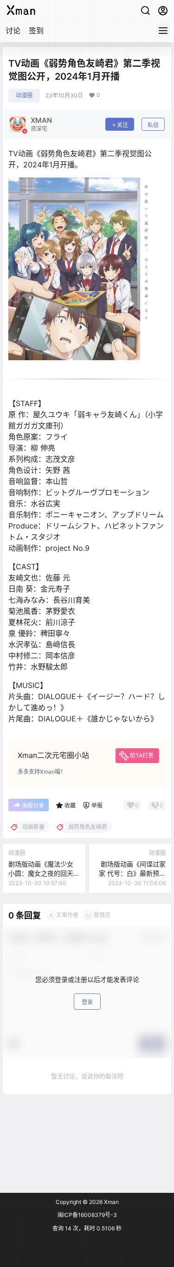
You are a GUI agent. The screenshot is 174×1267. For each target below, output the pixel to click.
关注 (122, 124)
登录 (87, 1002)
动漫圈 (24, 95)
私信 (153, 124)
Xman (111, 1201)
